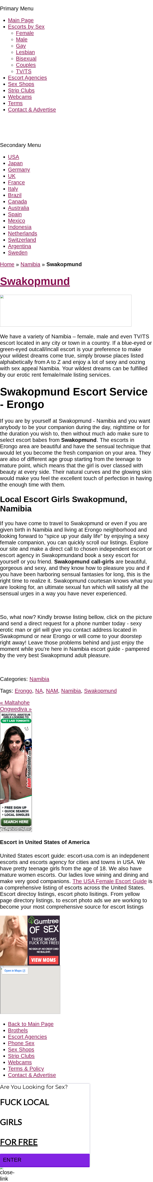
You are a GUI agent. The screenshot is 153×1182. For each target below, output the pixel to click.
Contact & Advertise (32, 109)
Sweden (17, 252)
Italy (13, 189)
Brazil (15, 195)
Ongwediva (16, 709)
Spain (15, 214)
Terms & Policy (26, 1069)
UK (12, 176)
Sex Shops (21, 84)
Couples (26, 65)
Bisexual (26, 58)
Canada (17, 201)
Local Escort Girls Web (27, 121)
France (16, 182)
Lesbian (25, 52)
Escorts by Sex (26, 27)
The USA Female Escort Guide (110, 881)
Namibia (30, 264)
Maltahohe (15, 702)
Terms (15, 103)
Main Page (21, 20)
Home (7, 264)
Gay (21, 46)
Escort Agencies (27, 78)
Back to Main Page (31, 1024)
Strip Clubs (21, 90)
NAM (52, 691)
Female (25, 33)
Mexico (16, 221)
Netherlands (22, 233)
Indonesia (19, 227)
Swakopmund (35, 281)
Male (21, 39)
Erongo (23, 691)
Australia (18, 208)
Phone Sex (21, 1043)
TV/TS (23, 71)
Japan (15, 163)
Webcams (20, 97)
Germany (19, 169)
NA (39, 691)
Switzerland (22, 240)
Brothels (18, 1030)
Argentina (19, 246)
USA (13, 157)
